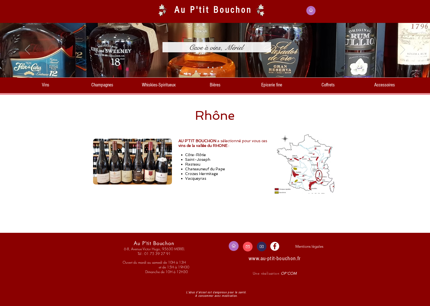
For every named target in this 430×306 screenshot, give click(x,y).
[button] (45, 82)
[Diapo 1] (208, 67)
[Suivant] (402, 50)
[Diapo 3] (221, 67)
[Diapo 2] (213, 67)
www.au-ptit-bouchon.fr (275, 258)
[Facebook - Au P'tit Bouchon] (274, 246)
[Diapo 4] (217, 67)
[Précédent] (27, 50)
